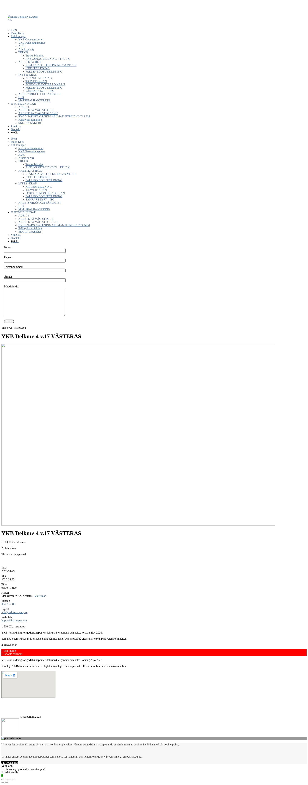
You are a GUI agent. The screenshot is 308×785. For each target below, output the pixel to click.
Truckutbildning (34, 55)
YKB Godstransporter (30, 39)
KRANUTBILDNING (38, 77)
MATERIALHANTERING (34, 100)
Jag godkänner (9, 762)
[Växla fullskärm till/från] (10, 779)
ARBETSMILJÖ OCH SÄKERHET (39, 94)
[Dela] (6, 779)
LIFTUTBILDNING (37, 68)
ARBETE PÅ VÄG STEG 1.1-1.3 (38, 113)
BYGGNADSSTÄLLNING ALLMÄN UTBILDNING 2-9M (54, 116)
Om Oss (15, 126)
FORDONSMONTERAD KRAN (45, 84)
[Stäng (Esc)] (2, 779)
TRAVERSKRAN (36, 81)
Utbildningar (18, 36)
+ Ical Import (8, 650)
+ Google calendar (11, 653)
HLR (21, 97)
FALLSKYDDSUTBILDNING (43, 71)
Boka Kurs (17, 33)
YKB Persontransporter (31, 42)
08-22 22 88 (8, 604)
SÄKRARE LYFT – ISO (39, 90)
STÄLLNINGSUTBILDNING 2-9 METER (50, 65)
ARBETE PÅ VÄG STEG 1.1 (36, 110)
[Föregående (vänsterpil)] (2, 782)
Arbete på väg (26, 49)
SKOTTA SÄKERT (30, 122)
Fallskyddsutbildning (30, 119)
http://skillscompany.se (14, 620)
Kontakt (15, 129)
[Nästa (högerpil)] (6, 782)
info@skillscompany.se (14, 612)
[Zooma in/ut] (13, 779)
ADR (21, 45)
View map (40, 595)
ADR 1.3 (23, 106)
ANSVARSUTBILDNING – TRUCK (47, 58)
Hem (14, 29)
